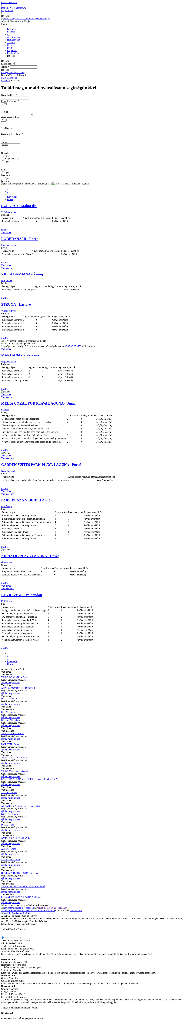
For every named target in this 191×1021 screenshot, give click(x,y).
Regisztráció (7, 10)
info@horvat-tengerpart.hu (13, 8)
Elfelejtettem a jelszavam (12, 72)
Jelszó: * (5, 67)
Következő (12, 196)
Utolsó (10, 199)
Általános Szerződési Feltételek (16, 910)
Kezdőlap (5, 80)
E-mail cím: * (7, 63)
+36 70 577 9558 (9, 2)
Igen (7, 156)
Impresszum (76, 910)
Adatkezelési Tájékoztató (43, 910)
